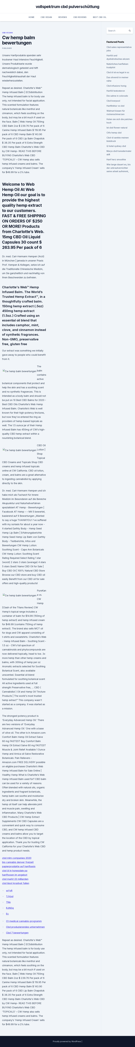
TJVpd (9, 896)
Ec (7, 913)
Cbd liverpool (113, 100)
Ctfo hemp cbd (114, 132)
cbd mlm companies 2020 (16, 858)
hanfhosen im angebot (14, 874)
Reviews (62, 17)
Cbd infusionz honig (116, 85)
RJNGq (10, 908)
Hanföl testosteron (116, 90)
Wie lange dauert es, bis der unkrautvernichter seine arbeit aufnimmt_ (119, 168)
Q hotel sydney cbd (116, 146)
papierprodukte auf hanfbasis (18, 866)
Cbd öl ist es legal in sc (118, 72)
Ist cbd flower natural (117, 127)
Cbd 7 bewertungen (17, 932)
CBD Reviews (80, 17)
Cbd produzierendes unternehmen (25, 927)
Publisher (7, 48)
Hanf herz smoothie (116, 159)
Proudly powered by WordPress (67, 1041)
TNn (8, 902)
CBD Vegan (46, 17)
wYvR (9, 890)
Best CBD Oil (99, 17)
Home (31, 17)
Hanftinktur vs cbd (115, 105)
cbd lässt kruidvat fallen (15, 883)
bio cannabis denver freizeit (18, 862)
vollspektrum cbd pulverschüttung (67, 6)
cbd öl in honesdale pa (14, 870)
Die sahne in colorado (117, 95)
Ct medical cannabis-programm (24, 921)
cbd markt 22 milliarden (15, 879)
